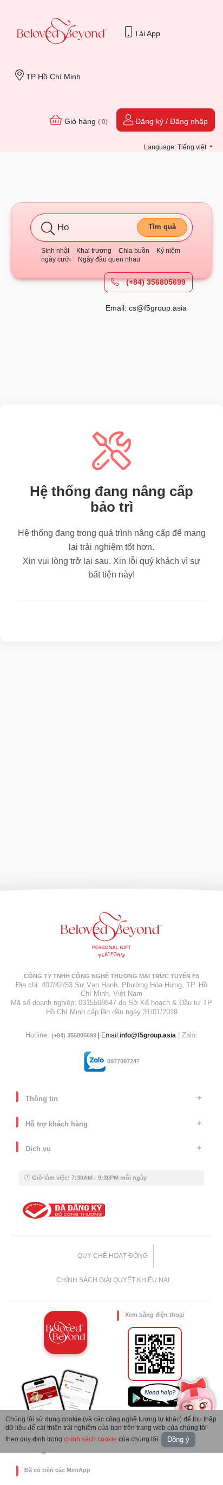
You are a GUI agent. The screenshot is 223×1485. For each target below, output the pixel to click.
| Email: (85, 1035)
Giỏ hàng (85, 121)
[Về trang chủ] (62, 32)
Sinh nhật (55, 251)
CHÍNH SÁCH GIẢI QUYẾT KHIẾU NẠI (112, 1280)
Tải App (146, 33)
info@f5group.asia (148, 1035)
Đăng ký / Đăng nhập (170, 121)
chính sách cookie (90, 1439)
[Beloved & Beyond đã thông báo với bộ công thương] (62, 1210)
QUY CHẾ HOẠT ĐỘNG (112, 1256)
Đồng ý (178, 1439)
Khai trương (94, 251)
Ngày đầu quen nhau (109, 259)
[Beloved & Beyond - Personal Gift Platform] (111, 938)
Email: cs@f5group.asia (146, 308)
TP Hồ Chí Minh (52, 76)
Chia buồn (134, 251)
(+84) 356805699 (155, 282)
